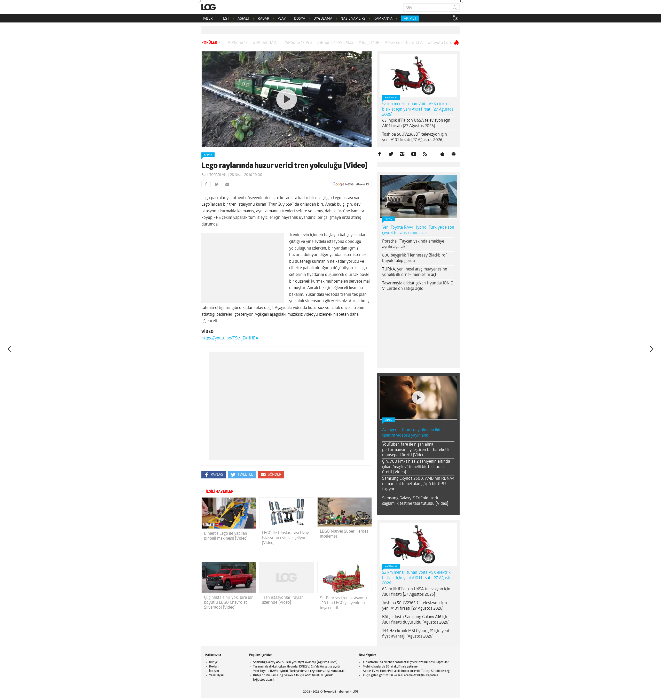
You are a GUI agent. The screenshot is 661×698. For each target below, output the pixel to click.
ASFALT (243, 19)
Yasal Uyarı (216, 675)
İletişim (214, 671)
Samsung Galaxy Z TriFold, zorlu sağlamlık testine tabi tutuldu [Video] (415, 501)
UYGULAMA (322, 19)
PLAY (282, 19)
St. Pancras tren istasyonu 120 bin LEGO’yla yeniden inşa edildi (343, 603)
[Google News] (351, 184)
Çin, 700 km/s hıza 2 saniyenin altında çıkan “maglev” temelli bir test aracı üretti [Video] (416, 467)
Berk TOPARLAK (213, 175)
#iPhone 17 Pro (298, 43)
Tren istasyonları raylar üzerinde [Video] (282, 600)
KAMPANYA (383, 19)
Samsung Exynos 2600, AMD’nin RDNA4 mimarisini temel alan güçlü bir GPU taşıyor (418, 484)
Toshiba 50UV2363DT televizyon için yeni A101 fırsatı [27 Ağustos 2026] (414, 137)
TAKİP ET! (410, 19)
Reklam (214, 666)
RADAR (263, 19)
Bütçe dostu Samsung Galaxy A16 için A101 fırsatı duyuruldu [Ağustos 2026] (416, 620)
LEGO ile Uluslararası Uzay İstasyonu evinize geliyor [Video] (285, 538)
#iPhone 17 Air (266, 43)
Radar (208, 154)
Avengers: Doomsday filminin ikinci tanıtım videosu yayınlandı (413, 433)
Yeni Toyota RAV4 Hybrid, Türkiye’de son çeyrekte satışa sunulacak (418, 230)
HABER (207, 19)
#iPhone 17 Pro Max (335, 43)
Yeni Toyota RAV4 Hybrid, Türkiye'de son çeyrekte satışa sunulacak (298, 671)
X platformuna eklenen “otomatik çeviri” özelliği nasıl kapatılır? (405, 662)
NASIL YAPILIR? (353, 19)
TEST (225, 19)
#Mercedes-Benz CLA (403, 43)
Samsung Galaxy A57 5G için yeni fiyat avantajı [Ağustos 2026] (295, 662)
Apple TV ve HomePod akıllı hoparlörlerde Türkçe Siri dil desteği (406, 671)
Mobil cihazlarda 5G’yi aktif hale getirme (390, 666)
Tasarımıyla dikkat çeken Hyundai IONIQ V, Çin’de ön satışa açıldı (417, 286)
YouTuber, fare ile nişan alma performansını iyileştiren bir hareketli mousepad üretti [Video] (415, 450)
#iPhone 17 (237, 43)
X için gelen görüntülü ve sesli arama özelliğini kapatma (400, 675)
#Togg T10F (368, 43)
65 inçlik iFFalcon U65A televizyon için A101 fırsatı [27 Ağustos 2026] (416, 123)
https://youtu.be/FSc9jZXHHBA (229, 338)
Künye (213, 662)
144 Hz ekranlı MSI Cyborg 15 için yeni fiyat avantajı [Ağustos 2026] (415, 634)
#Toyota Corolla (442, 43)
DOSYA (299, 19)
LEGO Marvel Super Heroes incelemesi (344, 534)
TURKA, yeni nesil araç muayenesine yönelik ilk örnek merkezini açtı (414, 272)
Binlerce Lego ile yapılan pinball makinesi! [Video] (226, 536)
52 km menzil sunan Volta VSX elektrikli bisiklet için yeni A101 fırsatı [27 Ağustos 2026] (417, 109)
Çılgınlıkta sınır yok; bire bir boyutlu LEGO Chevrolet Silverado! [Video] (228, 603)
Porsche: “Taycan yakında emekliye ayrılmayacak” (413, 244)
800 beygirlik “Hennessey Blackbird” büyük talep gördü (414, 258)
